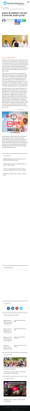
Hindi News (7, 7)
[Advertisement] (15, 285)
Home (2, 7)
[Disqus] (15, 200)
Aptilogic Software (15, 409)
